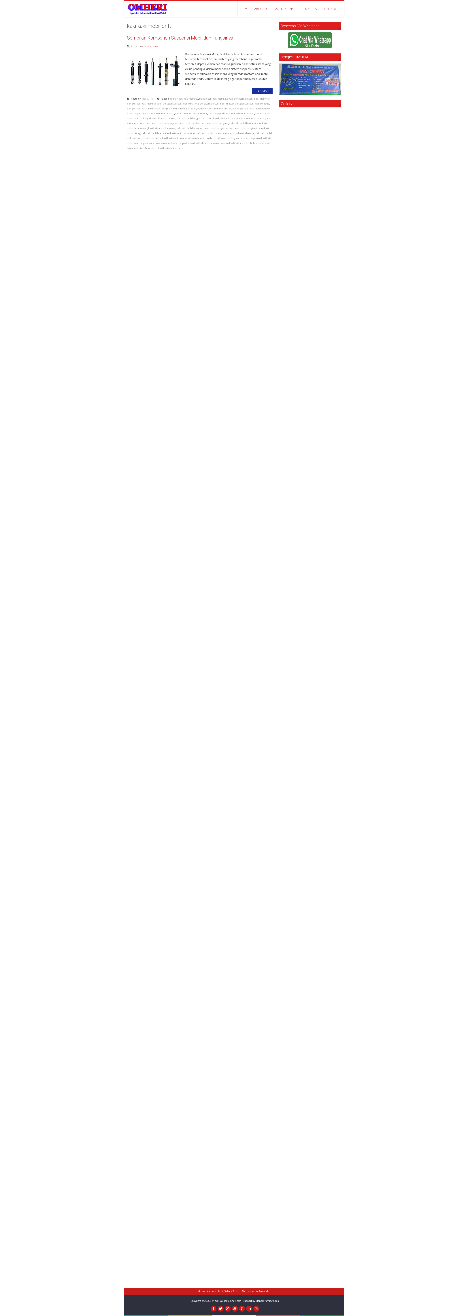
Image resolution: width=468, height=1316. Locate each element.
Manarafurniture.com (268, 1300)
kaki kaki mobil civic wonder (180, 133)
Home (244, 9)
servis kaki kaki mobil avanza (167, 148)
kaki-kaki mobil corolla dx (202, 138)
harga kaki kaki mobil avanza (159, 118)
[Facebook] (213, 1309)
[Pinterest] (242, 1309)
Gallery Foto (284, 9)
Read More (262, 91)
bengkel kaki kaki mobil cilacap (217, 103)
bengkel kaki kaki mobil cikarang (181, 103)
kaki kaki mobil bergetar (215, 123)
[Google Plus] (228, 1309)
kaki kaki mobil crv (207, 133)
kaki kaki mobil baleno (225, 118)
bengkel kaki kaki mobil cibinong (251, 98)
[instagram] (256, 1309)
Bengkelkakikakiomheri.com (226, 1300)
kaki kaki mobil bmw (188, 128)
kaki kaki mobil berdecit (188, 123)
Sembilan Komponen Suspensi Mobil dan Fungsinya (180, 38)
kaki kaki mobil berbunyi (160, 123)
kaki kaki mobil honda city (147, 138)
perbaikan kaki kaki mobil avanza (201, 143)
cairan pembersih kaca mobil (191, 113)
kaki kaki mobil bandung (252, 118)
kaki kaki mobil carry (152, 133)
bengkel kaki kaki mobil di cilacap (215, 108)
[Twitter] (221, 1309)
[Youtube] (235, 1309)
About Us (261, 9)
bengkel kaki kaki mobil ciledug (252, 103)
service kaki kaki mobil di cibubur (239, 143)
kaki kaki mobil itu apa (174, 138)
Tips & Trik (147, 98)
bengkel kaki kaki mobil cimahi (144, 108)
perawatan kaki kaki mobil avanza (162, 143)
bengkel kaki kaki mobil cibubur (144, 103)
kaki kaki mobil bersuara (162, 128)
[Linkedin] (249, 1309)
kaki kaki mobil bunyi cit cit (214, 128)
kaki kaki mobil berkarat (242, 123)
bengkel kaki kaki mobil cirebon (179, 108)
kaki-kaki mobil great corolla (232, 138)
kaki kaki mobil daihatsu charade (236, 133)
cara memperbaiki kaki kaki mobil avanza (231, 113)
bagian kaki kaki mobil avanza (216, 98)
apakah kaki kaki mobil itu (183, 98)
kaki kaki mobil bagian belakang (194, 118)
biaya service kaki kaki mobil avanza (154, 113)
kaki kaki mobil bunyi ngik (244, 128)
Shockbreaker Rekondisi (319, 9)
